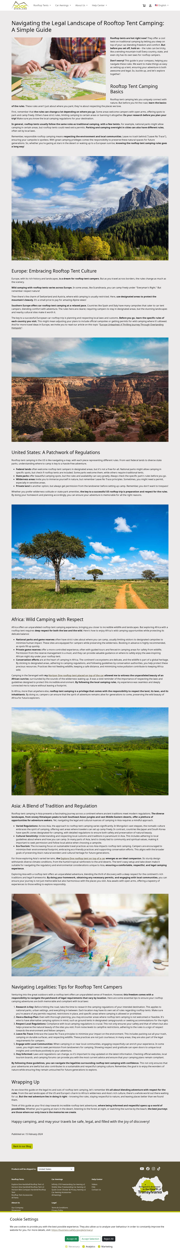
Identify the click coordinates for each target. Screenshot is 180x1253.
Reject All (108, 1238)
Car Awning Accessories (61, 1192)
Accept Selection (90, 1238)
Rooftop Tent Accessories (22, 1195)
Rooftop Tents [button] (41, 5)
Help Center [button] (98, 5)
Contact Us (96, 1189)
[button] (148, 5)
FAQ (93, 1187)
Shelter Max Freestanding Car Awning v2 (69, 1187)
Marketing (106, 1246)
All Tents (15, 1197)
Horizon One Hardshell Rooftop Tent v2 (28, 1187)
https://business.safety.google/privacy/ (72, 1230)
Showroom (16, 1210)
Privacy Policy (57, 1210)
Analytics (90, 1246)
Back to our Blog (22, 1146)
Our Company (17, 1207)
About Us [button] (80, 5)
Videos (94, 1184)
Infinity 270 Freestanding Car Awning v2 (68, 1184)
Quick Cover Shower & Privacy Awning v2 (69, 1189)
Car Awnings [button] (62, 5)
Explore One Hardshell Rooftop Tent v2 (28, 1184)
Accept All (72, 1238)
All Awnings (56, 1195)
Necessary (74, 1246)
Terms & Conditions (60, 1207)
